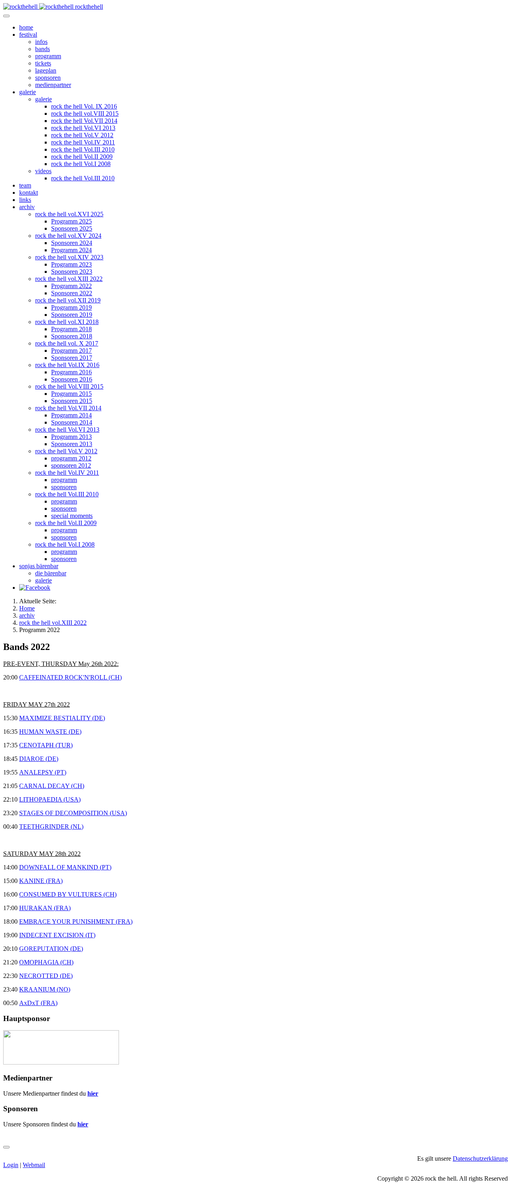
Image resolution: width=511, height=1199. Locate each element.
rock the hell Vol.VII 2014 (84, 120)
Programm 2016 (71, 372)
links (25, 199)
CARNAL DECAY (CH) (51, 785)
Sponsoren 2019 (71, 314)
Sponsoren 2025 (71, 228)
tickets (43, 63)
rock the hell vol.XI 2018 (67, 321)
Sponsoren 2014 (71, 422)
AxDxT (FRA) (38, 1002)
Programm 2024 (71, 250)
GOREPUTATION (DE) (51, 948)
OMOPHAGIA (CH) (46, 962)
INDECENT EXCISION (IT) (57, 935)
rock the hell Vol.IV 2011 (83, 142)
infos (41, 41)
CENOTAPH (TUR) (46, 745)
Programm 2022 (71, 285)
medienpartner (53, 84)
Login (10, 1164)
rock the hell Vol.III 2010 (83, 149)
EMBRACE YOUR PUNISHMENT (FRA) (76, 921)
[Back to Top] (6, 1147)
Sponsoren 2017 (71, 357)
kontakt (28, 192)
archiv (27, 206)
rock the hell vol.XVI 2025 (69, 214)
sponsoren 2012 (71, 465)
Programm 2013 (71, 436)
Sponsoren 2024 (71, 242)
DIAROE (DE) (38, 758)
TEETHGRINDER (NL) (51, 826)
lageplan (45, 70)
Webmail (34, 1164)
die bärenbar (50, 573)
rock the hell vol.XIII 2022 (69, 278)
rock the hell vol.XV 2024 (68, 235)
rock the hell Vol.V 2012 (82, 135)
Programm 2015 (71, 393)
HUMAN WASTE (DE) (50, 731)
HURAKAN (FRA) (45, 908)
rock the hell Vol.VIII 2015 (69, 386)
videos (43, 171)
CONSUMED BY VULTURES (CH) (68, 894)
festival (28, 34)
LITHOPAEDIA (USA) (50, 799)
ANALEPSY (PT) (42, 772)
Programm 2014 (71, 415)
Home (27, 608)
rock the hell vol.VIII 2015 (85, 113)
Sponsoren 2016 (71, 379)
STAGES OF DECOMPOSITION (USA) (73, 813)
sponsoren (48, 77)
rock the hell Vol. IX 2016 (84, 106)
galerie (27, 92)
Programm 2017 (71, 350)
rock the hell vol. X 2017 (66, 343)
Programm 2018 (71, 329)
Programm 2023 (71, 264)
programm (48, 56)
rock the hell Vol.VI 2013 (83, 127)
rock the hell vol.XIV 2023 (69, 257)
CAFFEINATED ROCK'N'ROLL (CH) (70, 677)
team (25, 185)
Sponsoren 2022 (71, 293)
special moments (72, 515)
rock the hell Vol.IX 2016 (67, 364)
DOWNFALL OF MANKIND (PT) (65, 867)
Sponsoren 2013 (71, 443)
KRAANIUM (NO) (44, 989)
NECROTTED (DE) (46, 975)
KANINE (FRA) (41, 880)
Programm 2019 (71, 307)
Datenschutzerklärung (480, 1158)
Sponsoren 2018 (71, 336)
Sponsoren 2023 (71, 271)
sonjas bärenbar (38, 566)
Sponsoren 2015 (71, 400)
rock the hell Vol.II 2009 (82, 156)
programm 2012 (71, 458)
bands (42, 48)
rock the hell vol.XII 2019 (68, 300)
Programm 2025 (71, 221)
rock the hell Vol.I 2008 (81, 163)
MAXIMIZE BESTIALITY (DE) (62, 718)
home (26, 27)
